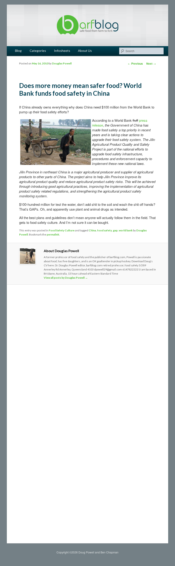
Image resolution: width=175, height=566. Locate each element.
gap (115, 230)
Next (151, 63)
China (92, 230)
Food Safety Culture (62, 230)
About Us (85, 51)
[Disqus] (87, 352)
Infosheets (62, 51)
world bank (126, 230)
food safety (104, 230)
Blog (18, 51)
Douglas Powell (62, 63)
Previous (135, 63)
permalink (53, 234)
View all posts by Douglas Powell (66, 277)
